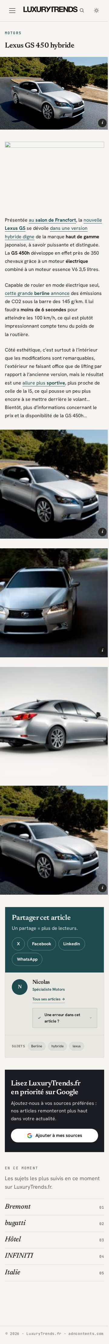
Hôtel (13, 1232)
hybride (57, 1038)
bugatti (15, 1215)
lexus (77, 1038)
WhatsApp (27, 959)
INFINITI (19, 1248)
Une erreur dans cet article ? (62, 1010)
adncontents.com (52, 1333)
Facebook (41, 943)
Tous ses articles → (48, 999)
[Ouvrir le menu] (12, 10)
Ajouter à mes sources (56, 1127)
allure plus (43, 383)
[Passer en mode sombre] (96, 10)
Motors (13, 33)
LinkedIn (71, 943)
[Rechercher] (81, 10)
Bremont (17, 1199)
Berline (36, 1038)
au (52, 220)
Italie (12, 1264)
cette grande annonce (37, 293)
